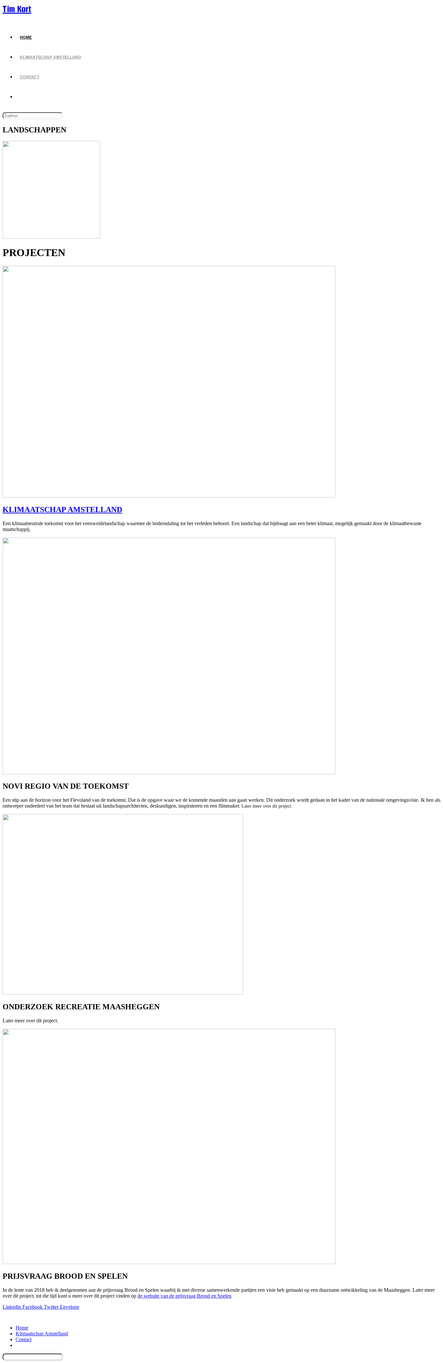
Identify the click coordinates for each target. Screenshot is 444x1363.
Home (22, 1327)
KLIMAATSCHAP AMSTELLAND (62, 509)
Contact (24, 1339)
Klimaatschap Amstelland (42, 1333)
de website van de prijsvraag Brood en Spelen (184, 1296)
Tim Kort (17, 9)
